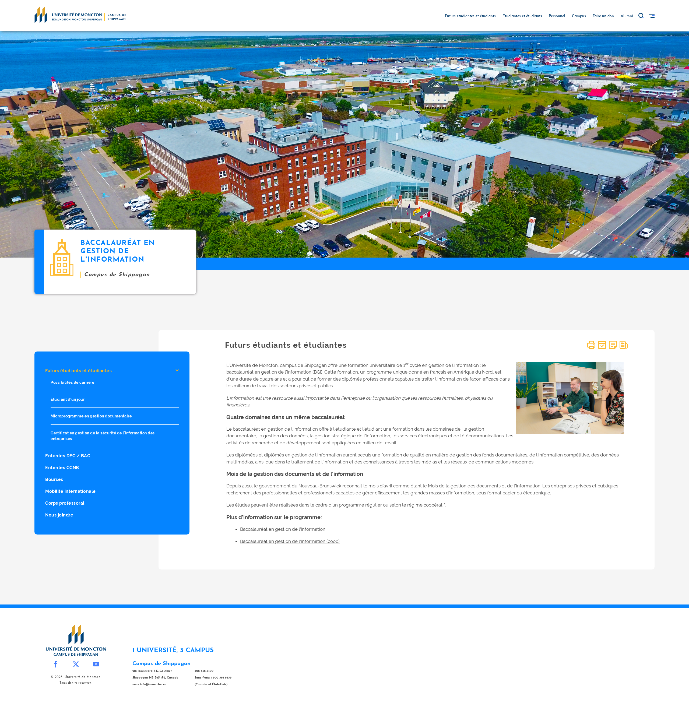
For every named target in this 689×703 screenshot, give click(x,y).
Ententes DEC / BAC (67, 455)
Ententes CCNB (62, 467)
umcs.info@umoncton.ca (149, 684)
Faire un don (603, 16)
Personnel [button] (557, 16)
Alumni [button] (627, 16)
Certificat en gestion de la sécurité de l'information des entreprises (103, 436)
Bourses (54, 479)
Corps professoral (65, 503)
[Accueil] (68, 14)
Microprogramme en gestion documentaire (91, 416)
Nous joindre (59, 515)
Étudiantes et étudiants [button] (522, 16)
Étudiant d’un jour (68, 399)
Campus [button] (579, 16)
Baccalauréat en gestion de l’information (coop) (290, 541)
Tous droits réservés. (75, 683)
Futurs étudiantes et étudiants (470, 16)
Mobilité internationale (70, 491)
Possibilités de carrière (72, 382)
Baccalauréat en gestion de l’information (282, 529)
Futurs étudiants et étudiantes (78, 370)
